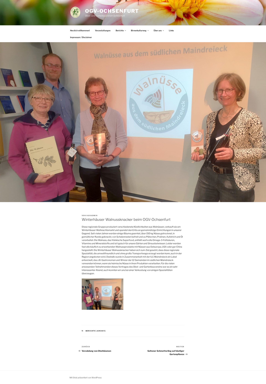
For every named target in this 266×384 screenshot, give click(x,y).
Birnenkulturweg (138, 30)
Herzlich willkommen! (80, 30)
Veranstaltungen (102, 30)
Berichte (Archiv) (96, 331)
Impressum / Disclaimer (81, 37)
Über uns (158, 30)
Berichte (120, 30)
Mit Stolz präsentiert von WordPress (86, 377)
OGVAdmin (92, 215)
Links (171, 30)
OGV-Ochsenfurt (112, 11)
